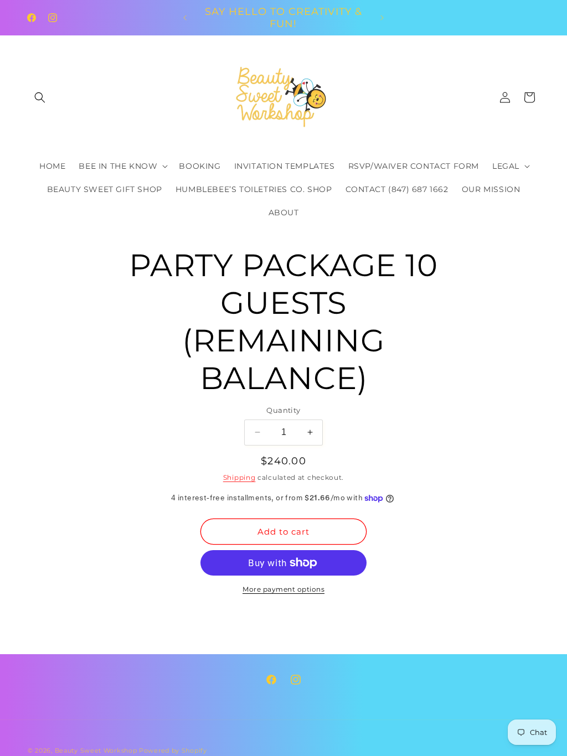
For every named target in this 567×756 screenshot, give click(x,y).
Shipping (239, 477)
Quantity (283, 410)
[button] (40, 97)
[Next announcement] (382, 17)
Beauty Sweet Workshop (96, 750)
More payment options (283, 589)
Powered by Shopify (173, 750)
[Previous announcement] (185, 17)
